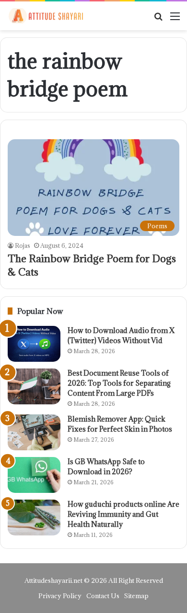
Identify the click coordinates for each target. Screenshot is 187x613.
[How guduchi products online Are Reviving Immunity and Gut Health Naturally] (34, 517)
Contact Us (102, 595)
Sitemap (136, 595)
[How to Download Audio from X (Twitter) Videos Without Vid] (34, 344)
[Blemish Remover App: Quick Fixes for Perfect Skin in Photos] (34, 432)
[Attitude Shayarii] (45, 15)
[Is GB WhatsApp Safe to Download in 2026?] (34, 475)
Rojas (22, 245)
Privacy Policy (60, 595)
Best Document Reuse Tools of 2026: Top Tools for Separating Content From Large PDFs (119, 383)
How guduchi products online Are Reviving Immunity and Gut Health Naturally (123, 514)
